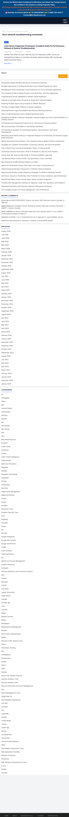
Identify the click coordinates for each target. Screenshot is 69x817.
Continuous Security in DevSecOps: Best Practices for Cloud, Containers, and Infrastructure (34, 176)
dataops (4, 471)
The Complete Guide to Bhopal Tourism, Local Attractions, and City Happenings (29, 93)
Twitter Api (5, 727)
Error (3, 516)
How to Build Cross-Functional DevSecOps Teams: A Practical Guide (25, 148)
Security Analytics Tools (9, 679)
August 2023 (6, 356)
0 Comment (28, 51)
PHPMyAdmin (6, 655)
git (2, 530)
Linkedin (4, 599)
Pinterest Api (6, 658)
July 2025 (4, 276)
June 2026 (5, 238)
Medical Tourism (7, 616)
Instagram (4, 568)
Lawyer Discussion (8, 592)
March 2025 (5, 290)
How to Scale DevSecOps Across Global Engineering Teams (22, 114)
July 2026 (4, 235)
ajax (2, 405)
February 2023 (6, 373)
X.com (3, 766)
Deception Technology (9, 474)
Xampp (3, 769)
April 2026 (5, 245)
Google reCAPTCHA (8, 544)
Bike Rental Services (8, 439)
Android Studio (6, 408)
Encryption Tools (7, 509)
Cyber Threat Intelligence (10, 457)
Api (2, 422)
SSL (2, 710)
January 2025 (6, 297)
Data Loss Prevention (9, 464)
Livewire (4, 610)
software (4, 707)
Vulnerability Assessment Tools (12, 748)
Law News (5, 589)
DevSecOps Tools (27, 815)
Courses (40, 815)
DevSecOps (5, 485)
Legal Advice (5, 596)
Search (3, 73)
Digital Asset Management (10, 492)
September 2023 (7, 353)
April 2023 (5, 366)
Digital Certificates (7, 495)
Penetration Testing (8, 648)
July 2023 (4, 359)
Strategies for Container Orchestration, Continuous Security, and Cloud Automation (31, 145)
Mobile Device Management (11, 627)
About (14, 815)
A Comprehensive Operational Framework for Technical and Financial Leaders (29, 123)
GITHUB (4, 533)
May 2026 (5, 241)
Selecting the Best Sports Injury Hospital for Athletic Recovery (23, 103)
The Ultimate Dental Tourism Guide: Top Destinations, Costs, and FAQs (26, 158)
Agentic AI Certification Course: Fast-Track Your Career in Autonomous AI (27, 165)
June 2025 (5, 280)
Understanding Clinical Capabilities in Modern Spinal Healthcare (23, 97)
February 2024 (6, 335)
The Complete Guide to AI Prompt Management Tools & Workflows (25, 190)
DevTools (4, 488)
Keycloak (4, 582)
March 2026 (5, 248)
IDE (2, 557)
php (2, 651)
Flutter (3, 526)
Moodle (4, 630)
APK (2, 433)
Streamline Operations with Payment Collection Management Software (26, 186)
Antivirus (4, 415)
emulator (4, 505)
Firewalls (4, 523)
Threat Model (6, 721)
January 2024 (6, 339)
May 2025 (4, 283)
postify (3, 662)
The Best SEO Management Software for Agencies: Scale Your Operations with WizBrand (33, 183)
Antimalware (5, 412)
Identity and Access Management (13, 561)
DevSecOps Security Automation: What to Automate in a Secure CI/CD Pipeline (29, 151)
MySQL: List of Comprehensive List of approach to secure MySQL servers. (37, 217)
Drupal (3, 502)
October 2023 (6, 349)
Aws (2, 436)
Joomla (3, 578)
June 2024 (5, 321)
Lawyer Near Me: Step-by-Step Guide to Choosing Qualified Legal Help (26, 155)
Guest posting (6, 551)
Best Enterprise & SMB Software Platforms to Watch (19, 162)
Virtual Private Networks (10, 741)
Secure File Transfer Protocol (11, 675)
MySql (3, 637)
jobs (2, 575)
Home (3, 31)
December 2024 (7, 300)
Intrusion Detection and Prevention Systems (17, 571)
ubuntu (3, 731)
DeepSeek (5, 478)
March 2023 (5, 370)
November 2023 (7, 346)
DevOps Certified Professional (15, 7)
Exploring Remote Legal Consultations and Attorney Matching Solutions (26, 110)
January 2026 (6, 255)
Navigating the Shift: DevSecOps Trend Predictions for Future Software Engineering (31, 90)
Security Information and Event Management (17, 686)
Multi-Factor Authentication (11, 634)
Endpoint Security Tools (9, 512)
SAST (3, 668)
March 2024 (5, 332)
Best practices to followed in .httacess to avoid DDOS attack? (31, 220)
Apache (4, 419)
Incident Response (8, 564)
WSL (14, 762)
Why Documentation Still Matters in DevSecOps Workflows (22, 126)
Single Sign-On (6, 696)
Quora (3, 665)
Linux (6, 42)
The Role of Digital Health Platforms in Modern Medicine (21, 107)
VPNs (3, 745)
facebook (4, 519)
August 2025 (6, 273)
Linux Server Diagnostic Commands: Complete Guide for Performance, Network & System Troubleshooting (34, 47)
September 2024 (7, 311)
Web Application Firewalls (10, 752)
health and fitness (7, 554)
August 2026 (6, 231)
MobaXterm (5, 623)
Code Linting (5, 446)
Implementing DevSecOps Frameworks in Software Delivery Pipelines (26, 169)
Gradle (3, 547)
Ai (2, 394)
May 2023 (5, 363)
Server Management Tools (10, 693)
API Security (5, 426)
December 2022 (7, 380)
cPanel (3, 453)
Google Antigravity (7, 537)
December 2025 (7, 259)
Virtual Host (5, 738)
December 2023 (7, 342)
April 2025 (5, 287)
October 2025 (6, 266)
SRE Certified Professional (39, 7)
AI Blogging (5, 398)
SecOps (4, 672)
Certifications (53, 815)
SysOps (4, 717)
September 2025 (7, 269)
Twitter (3, 724)
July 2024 (4, 318)
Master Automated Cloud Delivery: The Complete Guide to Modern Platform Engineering (32, 141)
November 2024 (7, 304)
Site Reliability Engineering (10, 700)
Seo (2, 689)
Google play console (8, 540)
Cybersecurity (6, 460)
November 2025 (7, 262)
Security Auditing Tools (9, 682)
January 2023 (6, 377)
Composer (5, 450)
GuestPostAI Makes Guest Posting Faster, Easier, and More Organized (26, 179)
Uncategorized (6, 734)
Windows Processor (8, 755)
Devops (4, 481)
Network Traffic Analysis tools (12, 641)
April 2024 (5, 328)
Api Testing (5, 429)
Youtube (4, 773)
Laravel (3, 585)
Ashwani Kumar (8, 51)
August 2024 (6, 314)
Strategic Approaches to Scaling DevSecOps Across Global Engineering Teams (29, 86)
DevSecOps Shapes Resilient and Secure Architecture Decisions (24, 83)
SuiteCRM (4, 714)
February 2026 (6, 252)
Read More (8, 63)
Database (4, 467)
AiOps (3, 401)
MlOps (3, 620)
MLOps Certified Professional (40, 10)
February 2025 (6, 294)
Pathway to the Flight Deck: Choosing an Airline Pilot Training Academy (26, 100)
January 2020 (6, 384)
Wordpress (5, 759)
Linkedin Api (5, 603)
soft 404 (4, 703)
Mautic (3, 613)
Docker (3, 498)
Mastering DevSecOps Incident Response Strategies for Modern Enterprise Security (31, 172)
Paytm (3, 644)
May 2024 (5, 325)
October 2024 (6, 307)
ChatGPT (4, 443)
